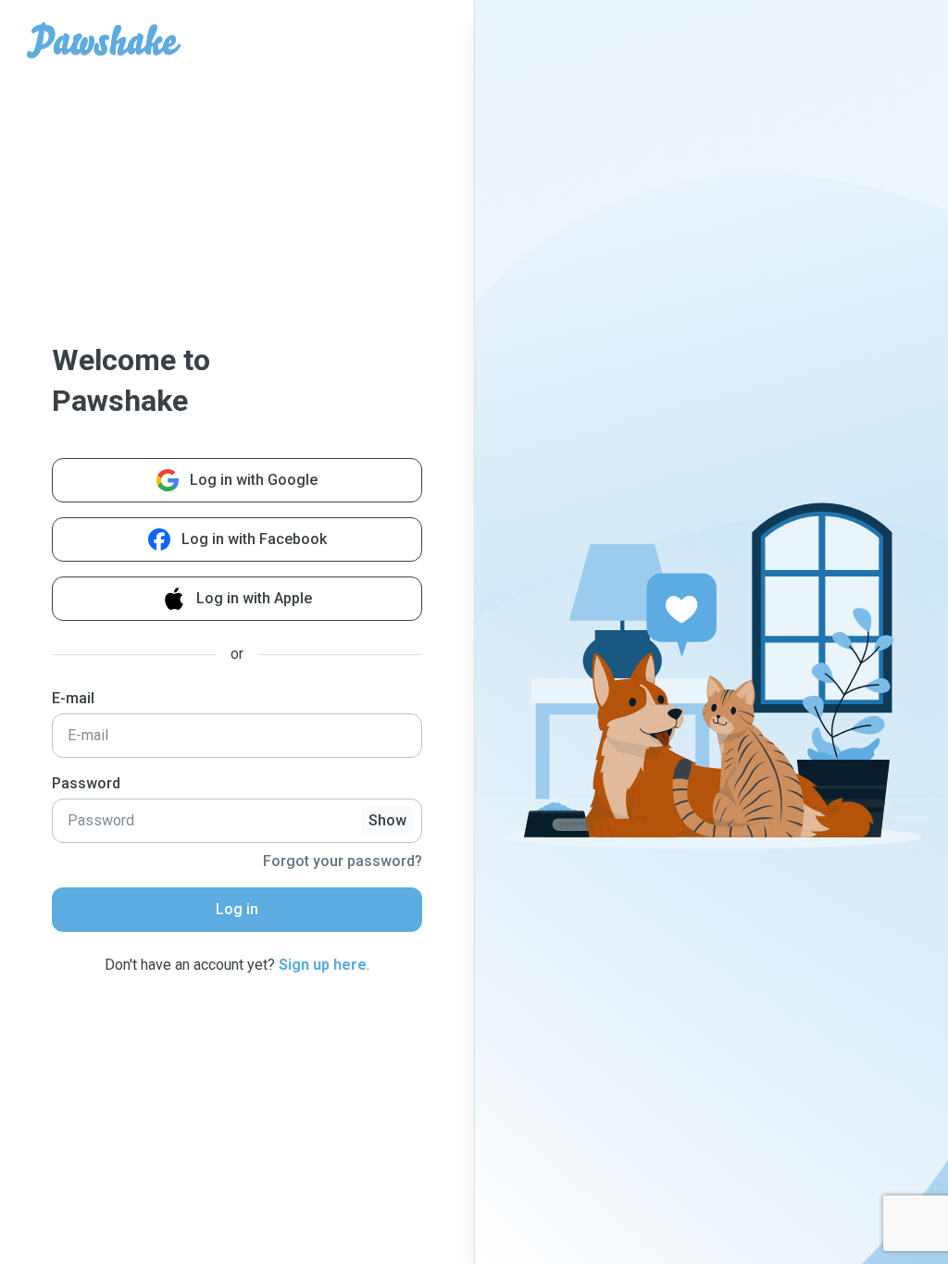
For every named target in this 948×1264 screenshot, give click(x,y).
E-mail (73, 698)
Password (86, 783)
